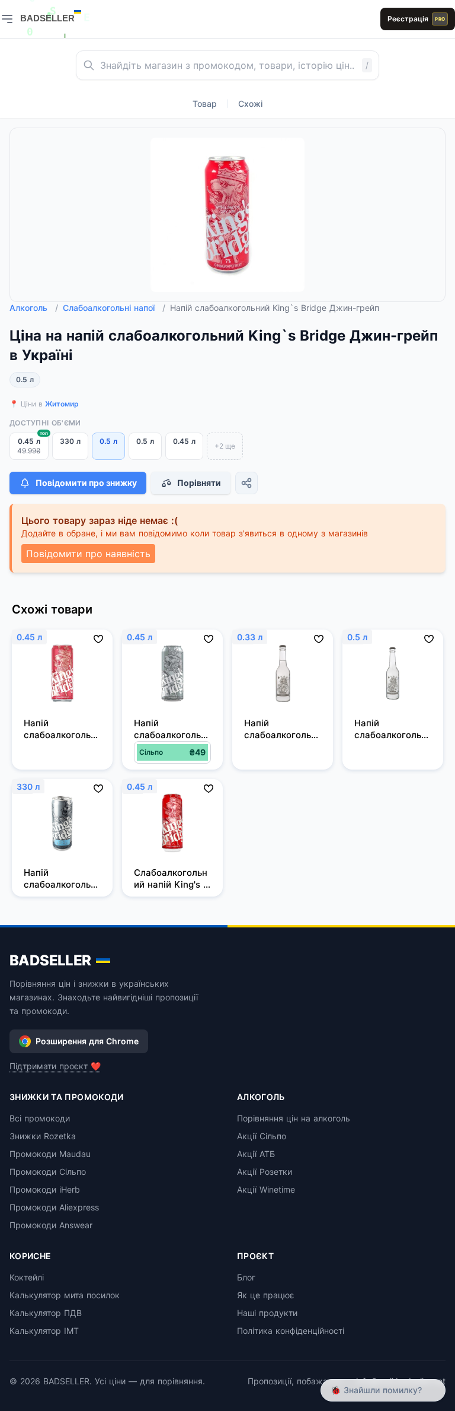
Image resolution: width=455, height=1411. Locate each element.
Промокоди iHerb (44, 1189)
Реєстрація (416, 18)
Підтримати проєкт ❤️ (55, 1066)
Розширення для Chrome (87, 1041)
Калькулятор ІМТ (44, 1331)
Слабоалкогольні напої (114, 308)
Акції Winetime (266, 1189)
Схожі (250, 103)
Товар (205, 103)
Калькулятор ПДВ (45, 1313)
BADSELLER (50, 960)
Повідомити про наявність (88, 554)
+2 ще (224, 445)
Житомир (62, 403)
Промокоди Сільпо (47, 1172)
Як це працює (265, 1295)
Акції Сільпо (261, 1136)
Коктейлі (26, 1277)
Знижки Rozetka (42, 1136)
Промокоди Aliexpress (54, 1207)
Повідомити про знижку (86, 483)
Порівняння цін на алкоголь (293, 1118)
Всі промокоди (39, 1118)
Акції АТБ (256, 1154)
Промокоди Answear (50, 1225)
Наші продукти (267, 1313)
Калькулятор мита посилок (64, 1295)
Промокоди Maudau (50, 1154)
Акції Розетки (264, 1172)
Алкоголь (33, 308)
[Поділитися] (246, 483)
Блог (246, 1277)
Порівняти (199, 483)
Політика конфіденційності (290, 1331)
